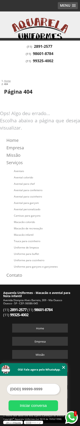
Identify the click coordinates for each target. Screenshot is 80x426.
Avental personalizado (27, 209)
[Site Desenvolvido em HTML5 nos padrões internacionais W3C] (33, 422)
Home (12, 140)
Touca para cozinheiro (27, 241)
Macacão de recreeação (28, 228)
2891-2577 (43, 46)
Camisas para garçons (27, 215)
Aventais (19, 171)
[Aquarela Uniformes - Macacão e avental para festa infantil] (40, 24)
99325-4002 (43, 60)
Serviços (14, 162)
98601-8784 (43, 53)
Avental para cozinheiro (28, 196)
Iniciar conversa (33, 405)
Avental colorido (23, 177)
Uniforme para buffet (26, 254)
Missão (13, 155)
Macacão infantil (23, 235)
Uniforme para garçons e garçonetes (36, 266)
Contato (14, 275)
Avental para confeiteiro (28, 190)
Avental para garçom (26, 203)
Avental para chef (24, 184)
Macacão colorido (24, 222)
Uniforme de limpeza (26, 247)
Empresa (15, 148)
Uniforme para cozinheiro (29, 260)
